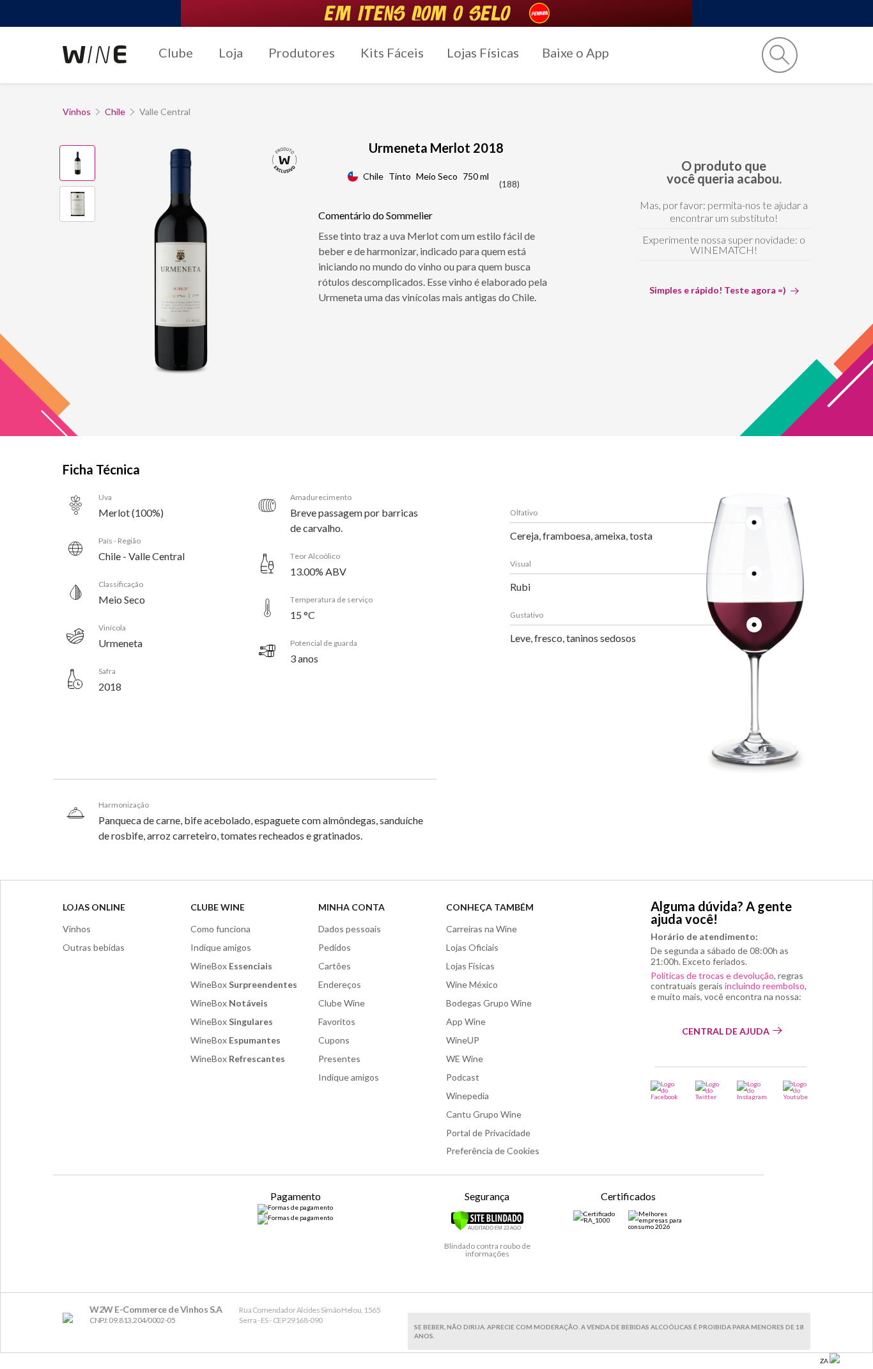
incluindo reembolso (765, 985)
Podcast (462, 1077)
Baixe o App (575, 52)
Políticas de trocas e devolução (712, 975)
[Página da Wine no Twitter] (708, 1090)
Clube (175, 52)
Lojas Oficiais (472, 947)
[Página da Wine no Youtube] (796, 1090)
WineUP (462, 1040)
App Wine (466, 1021)
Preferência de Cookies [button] (492, 1150)
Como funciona (220, 928)
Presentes (339, 1058)
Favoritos (336, 1021)
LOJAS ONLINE (94, 907)
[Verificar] (487, 1228)
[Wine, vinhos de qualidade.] (71, 1318)
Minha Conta (351, 907)
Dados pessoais (349, 928)
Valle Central (164, 111)
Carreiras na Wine (481, 928)
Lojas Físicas (483, 52)
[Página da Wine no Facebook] (665, 1090)
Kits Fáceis (392, 52)
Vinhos (77, 111)
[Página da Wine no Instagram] (752, 1090)
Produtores (301, 52)
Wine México (472, 984)
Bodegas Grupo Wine (489, 1002)
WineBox (231, 965)
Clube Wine (217, 907)
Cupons (334, 1040)
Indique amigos (220, 947)
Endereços (339, 984)
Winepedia (467, 1095)
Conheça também (490, 907)
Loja (231, 52)
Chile (115, 111)
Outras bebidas (94, 947)
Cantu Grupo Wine (483, 1114)
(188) (509, 184)
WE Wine (464, 1058)
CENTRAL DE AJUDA (725, 1031)
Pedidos (334, 947)
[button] (780, 55)
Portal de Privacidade (488, 1132)
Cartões (334, 965)
